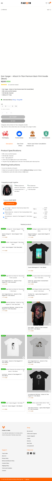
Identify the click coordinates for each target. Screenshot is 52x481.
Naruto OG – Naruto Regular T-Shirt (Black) (12, 406)
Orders (28, 438)
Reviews (29, 441)
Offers (20, 146)
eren (18, 126)
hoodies (34, 126)
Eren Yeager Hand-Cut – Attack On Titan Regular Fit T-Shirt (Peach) (11, 294)
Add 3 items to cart (10, 203)
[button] (5, 109)
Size (2, 104)
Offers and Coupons (32, 433)
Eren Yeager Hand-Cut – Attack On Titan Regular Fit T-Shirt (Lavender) (11, 281)
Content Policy (5, 463)
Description (9, 144)
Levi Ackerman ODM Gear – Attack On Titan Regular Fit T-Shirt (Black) (38, 395)
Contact (4, 470)
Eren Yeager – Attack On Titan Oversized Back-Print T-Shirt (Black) (37, 328)
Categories (20, 125)
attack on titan (7, 126)
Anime (8, 125)
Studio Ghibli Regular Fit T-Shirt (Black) (37, 267)
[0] (49, 3)
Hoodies (26, 125)
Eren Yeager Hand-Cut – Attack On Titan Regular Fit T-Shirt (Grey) (37, 361)
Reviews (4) (30, 146)
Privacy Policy (5, 458)
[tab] (9, 144)
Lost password (30, 446)
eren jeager (23, 126)
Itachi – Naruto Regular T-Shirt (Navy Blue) (12, 247)
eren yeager (29, 126)
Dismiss (27, 479)
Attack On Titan (14, 125)
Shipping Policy (5, 465)
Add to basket (13, 117)
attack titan (14, 126)
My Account (30, 431)
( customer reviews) (13, 84)
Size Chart (20, 144)
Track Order (5, 453)
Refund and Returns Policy (8, 460)
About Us (4, 456)
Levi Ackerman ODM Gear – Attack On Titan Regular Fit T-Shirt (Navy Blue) (12, 308)
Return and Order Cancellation (37, 144)
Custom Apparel (31, 436)
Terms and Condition (7, 468)
